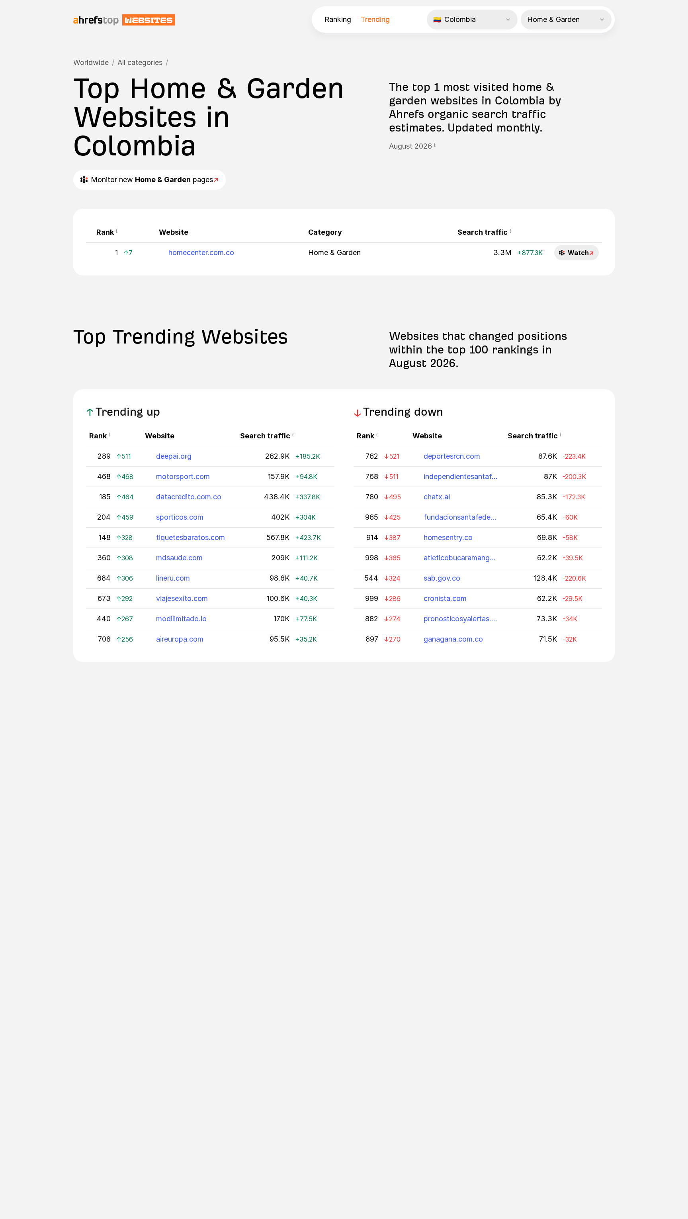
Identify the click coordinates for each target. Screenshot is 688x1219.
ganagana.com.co (453, 639)
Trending (375, 19)
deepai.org (174, 456)
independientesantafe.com (461, 476)
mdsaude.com (179, 558)
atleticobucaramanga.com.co (461, 558)
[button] (435, 146)
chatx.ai (437, 497)
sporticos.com (179, 517)
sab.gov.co (442, 578)
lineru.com (173, 578)
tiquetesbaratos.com (190, 537)
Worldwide (91, 62)
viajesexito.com (182, 598)
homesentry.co (448, 537)
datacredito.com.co (188, 497)
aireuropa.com (179, 639)
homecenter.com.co (201, 252)
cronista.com (445, 598)
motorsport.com (183, 476)
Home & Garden (334, 252)
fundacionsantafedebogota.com (461, 517)
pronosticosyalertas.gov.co (461, 618)
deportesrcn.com (452, 456)
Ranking (337, 19)
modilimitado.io (181, 618)
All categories (139, 62)
